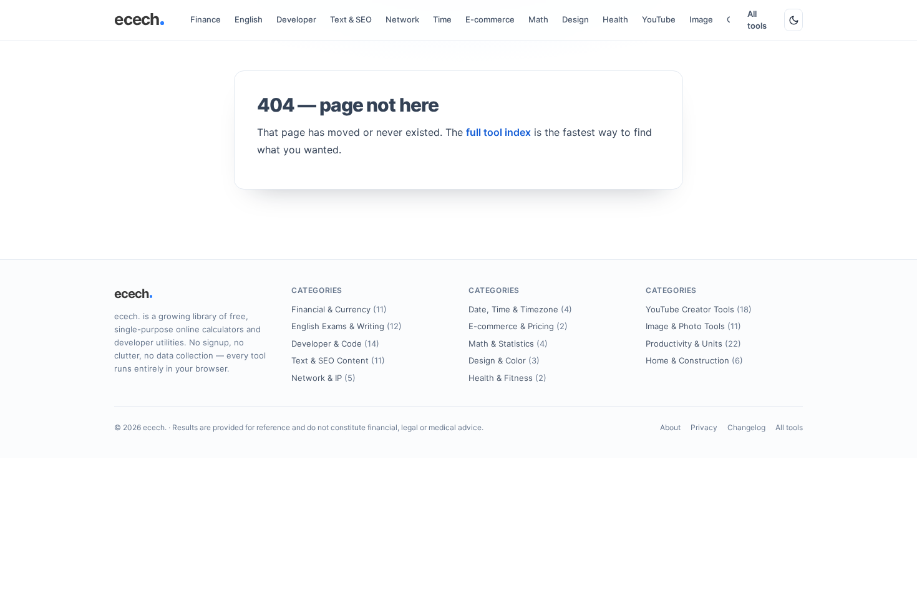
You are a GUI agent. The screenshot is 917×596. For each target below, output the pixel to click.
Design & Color (504, 360)
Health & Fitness (507, 378)
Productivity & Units (693, 343)
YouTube (659, 19)
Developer (296, 19)
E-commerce (490, 19)
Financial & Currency (339, 309)
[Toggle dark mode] (793, 20)
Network (402, 19)
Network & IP (323, 378)
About (670, 427)
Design (575, 19)
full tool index (498, 132)
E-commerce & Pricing (518, 326)
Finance (205, 19)
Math (538, 19)
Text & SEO (351, 19)
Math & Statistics (508, 343)
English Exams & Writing (346, 326)
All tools (757, 20)
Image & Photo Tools (693, 326)
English (249, 19)
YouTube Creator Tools (699, 309)
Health (615, 19)
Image (701, 19)
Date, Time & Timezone (520, 309)
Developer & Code (335, 343)
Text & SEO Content (338, 360)
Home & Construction (694, 360)
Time (442, 19)
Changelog (746, 427)
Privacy (704, 427)
